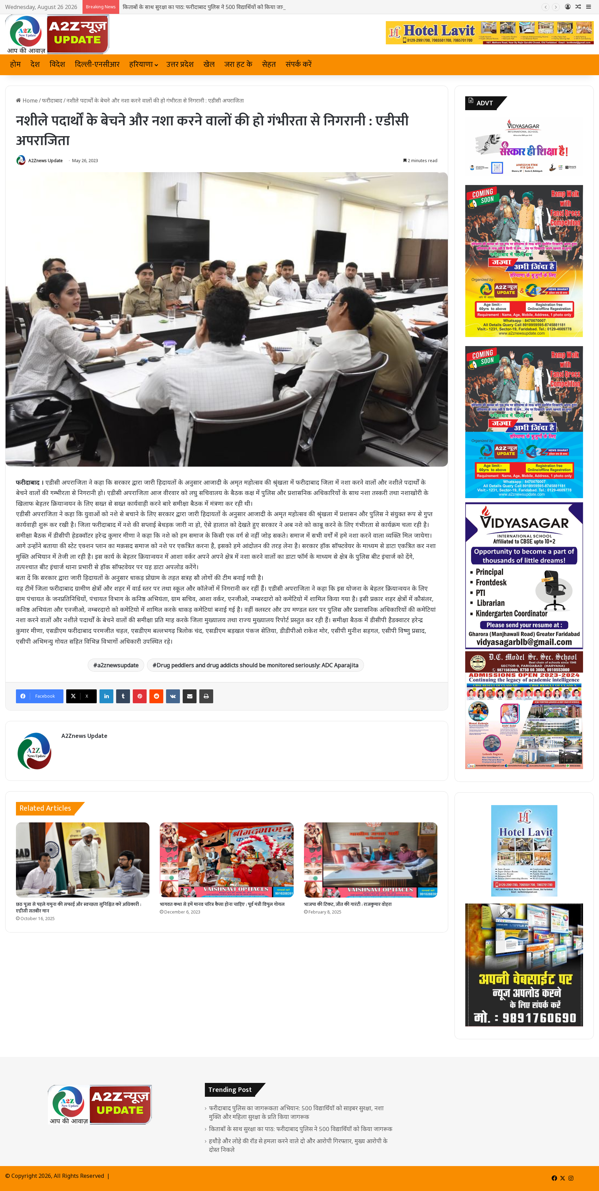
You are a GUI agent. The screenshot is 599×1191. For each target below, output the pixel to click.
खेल (209, 64)
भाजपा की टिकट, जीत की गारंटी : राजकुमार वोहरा (348, 904)
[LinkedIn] (106, 696)
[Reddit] (156, 696)
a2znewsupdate (118, 665)
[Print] (206, 696)
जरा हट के (238, 64)
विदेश (57, 64)
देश (35, 64)
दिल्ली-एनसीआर (97, 64)
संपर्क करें (299, 64)
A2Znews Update (45, 161)
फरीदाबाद (52, 100)
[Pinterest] (140, 696)
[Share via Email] (190, 696)
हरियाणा (141, 64)
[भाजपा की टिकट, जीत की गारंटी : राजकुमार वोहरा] (370, 860)
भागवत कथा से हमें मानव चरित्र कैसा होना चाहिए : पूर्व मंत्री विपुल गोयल (222, 904)
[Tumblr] (123, 696)
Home (29, 100)
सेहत (269, 64)
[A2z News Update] (57, 34)
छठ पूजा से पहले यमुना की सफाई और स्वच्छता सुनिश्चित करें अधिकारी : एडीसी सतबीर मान (78, 907)
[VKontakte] (173, 696)
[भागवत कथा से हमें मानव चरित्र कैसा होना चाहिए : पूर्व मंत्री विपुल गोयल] (226, 860)
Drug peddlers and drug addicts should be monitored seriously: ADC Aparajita (257, 665)
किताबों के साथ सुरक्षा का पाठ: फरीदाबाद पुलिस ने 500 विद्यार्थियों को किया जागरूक (208, 7)
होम (15, 64)
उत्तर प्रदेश (180, 64)
